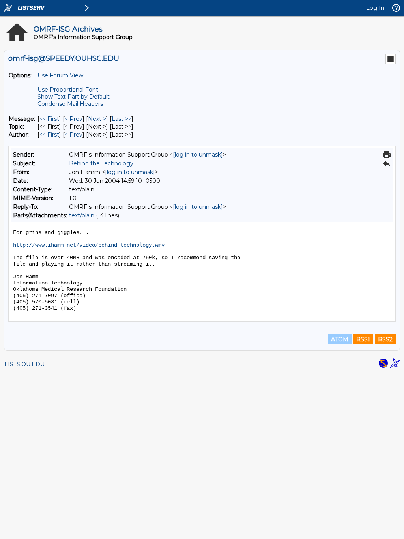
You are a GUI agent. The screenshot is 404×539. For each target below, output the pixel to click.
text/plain (81, 215)
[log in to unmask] (198, 154)
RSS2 (385, 339)
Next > (97, 118)
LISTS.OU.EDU (24, 364)
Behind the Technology (101, 163)
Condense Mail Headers (70, 103)
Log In (375, 7)
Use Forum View (60, 75)
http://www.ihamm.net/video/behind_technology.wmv (89, 245)
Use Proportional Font (67, 89)
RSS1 (363, 339)
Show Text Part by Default (73, 96)
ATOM (339, 339)
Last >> (121, 118)
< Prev (73, 118)
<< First (49, 118)
